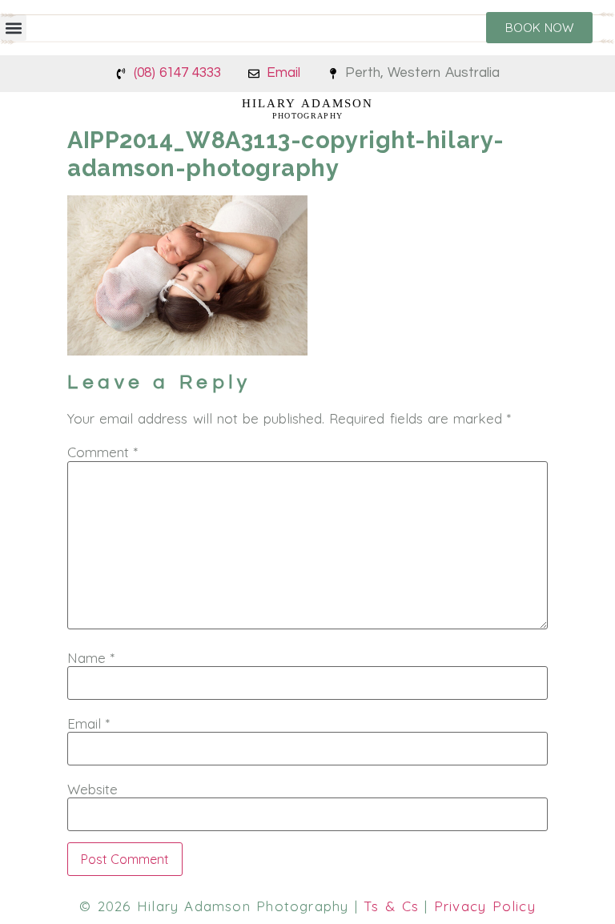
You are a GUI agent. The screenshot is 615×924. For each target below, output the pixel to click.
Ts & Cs (391, 906)
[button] (13, 27)
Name (91, 658)
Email (88, 723)
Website (92, 789)
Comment (102, 452)
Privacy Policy (485, 906)
